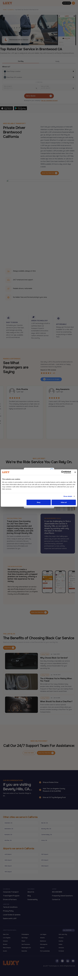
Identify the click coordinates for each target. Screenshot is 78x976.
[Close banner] (75, 472)
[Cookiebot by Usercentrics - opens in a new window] (62, 472)
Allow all (64, 502)
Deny (38, 502)
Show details (67, 496)
